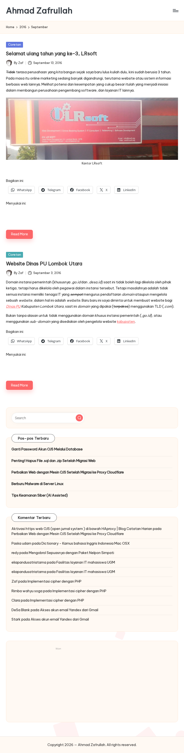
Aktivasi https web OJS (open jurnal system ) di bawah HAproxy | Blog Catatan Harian (82, 529)
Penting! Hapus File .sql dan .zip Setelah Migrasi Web (54, 461)
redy (15, 553)
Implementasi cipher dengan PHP (54, 581)
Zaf (14, 581)
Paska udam (21, 543)
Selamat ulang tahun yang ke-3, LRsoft (51, 53)
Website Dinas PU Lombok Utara (44, 264)
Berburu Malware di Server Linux (37, 484)
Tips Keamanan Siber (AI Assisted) (40, 495)
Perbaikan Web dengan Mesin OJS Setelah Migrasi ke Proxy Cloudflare (68, 472)
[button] (79, 418)
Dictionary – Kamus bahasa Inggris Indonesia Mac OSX (85, 543)
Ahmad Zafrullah (39, 10)
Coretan (14, 44)
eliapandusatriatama (29, 562)
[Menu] (175, 10)
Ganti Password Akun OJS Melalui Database (47, 449)
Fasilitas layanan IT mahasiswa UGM (85, 562)
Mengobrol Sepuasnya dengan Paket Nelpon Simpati (71, 553)
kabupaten (126, 321)
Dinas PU (13, 306)
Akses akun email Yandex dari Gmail (69, 610)
